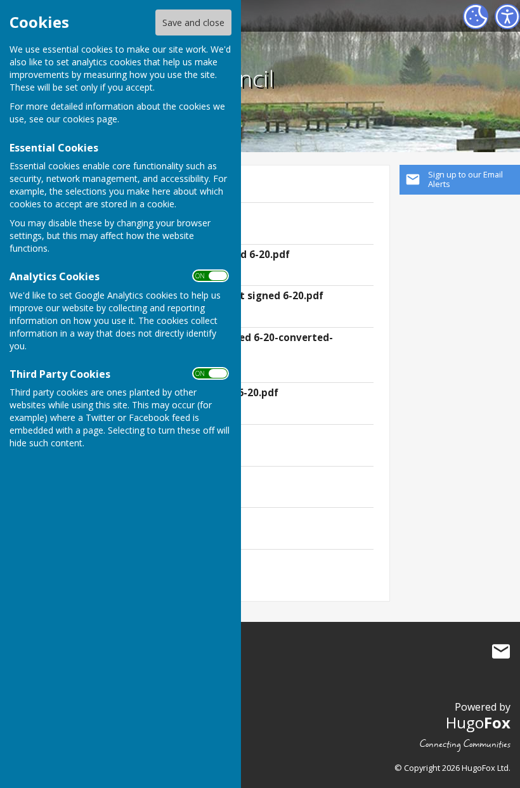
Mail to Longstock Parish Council (500, 651)
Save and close (193, 22)
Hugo (478, 722)
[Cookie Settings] (475, 16)
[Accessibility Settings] (507, 16)
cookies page (90, 119)
